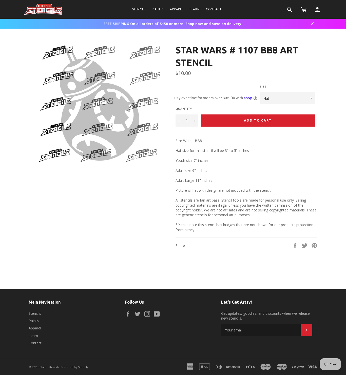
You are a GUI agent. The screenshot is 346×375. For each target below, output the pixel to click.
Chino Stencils (49, 367)
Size (263, 87)
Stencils (139, 9)
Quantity (184, 109)
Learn (195, 9)
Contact (213, 9)
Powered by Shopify (75, 367)
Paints (158, 9)
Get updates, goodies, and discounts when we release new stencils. (265, 316)
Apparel (176, 9)
